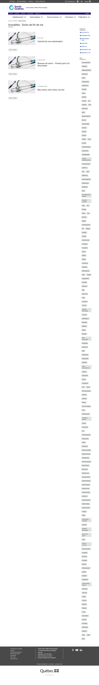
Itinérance (84, 294)
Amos (83, 93)
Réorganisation (86, 477)
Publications (82, 17)
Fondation (84, 244)
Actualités (17, 13)
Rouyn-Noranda (86, 481)
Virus (83, 635)
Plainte (84, 402)
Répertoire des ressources (16, 652)
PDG (83, 387)
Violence (84, 631)
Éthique (88, 228)
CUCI (88, 171)
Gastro (84, 251)
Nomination (85, 354)
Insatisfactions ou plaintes (16, 648)
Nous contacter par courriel (45, 656)
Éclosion (84, 217)
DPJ (88, 205)
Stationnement (86, 568)
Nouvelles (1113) (85, 52)
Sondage (84, 560)
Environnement (86, 225)
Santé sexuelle (86, 507)
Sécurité (84, 524)
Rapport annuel (86, 454)
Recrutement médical (15, 653)
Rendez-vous (85, 473)
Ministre (84, 334)
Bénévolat (84, 108)
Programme (85, 438)
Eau (88, 213)
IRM (83, 290)
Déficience (85, 175)
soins (83, 539)
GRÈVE (84, 255)
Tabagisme (85, 579)
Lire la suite (13, 50)
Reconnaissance (86, 461)
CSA (83, 171)
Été (83, 228)
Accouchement (86, 62)
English (87, 13)
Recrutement (85, 465)
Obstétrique (85, 358)
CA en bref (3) (85, 32)
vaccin (83, 612)
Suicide (84, 572)
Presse (84, 423)
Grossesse (85, 263)
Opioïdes (84, 362)
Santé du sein (85, 488)
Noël (83, 351)
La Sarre (84, 314)
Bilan (83, 112)
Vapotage (84, 623)
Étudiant (84, 232)
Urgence (84, 604)
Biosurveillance (86, 116)
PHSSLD (84, 398)
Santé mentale (86, 492)
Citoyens (12, 1)
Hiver (83, 274)
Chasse (84, 135)
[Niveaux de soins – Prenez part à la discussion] (21, 62)
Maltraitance (85, 318)
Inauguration (85, 278)
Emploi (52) (84, 43)
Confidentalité (85, 154)
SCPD (83, 515)
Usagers (84, 608)
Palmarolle (85, 375)
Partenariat (85, 383)
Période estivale (86, 391)
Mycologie (84, 343)
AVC (90, 104)
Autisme (84, 104)
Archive (84, 101)
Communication (86, 147)
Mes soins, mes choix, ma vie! (50, 90)
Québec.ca (37, 13)
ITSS (83, 297)
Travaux (84, 600)
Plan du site (13, 657)
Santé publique (35, 17)
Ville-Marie (85, 627)
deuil (83, 190)
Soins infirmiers (86, 549)
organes (84, 371)
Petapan (84, 394)
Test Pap (84, 592)
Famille (84, 236)
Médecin (84, 326)
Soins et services (53, 17)
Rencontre (84, 469)
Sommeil (84, 556)
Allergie (84, 89)
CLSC (89, 139)
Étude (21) (84, 46)
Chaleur (84, 131)
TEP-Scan (84, 589)
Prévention (85, 427)
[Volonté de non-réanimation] (21, 38)
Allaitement (85, 85)
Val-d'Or (84, 619)
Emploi (84, 221)
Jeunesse (84, 301)
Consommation (86, 164)
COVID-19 (84, 167)
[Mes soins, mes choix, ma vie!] (21, 86)
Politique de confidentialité (42, 664)
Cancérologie (85, 124)
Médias (31, 1)
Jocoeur (84, 305)
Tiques (84, 596)
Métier (84, 330)
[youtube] (77, 650)
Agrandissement (86, 70)
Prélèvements (85, 414)
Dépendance (85, 183)
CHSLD (84, 139)
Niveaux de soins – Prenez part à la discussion (53, 64)
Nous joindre (30, 13)
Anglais (84, 97)
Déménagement (86, 179)
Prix (83, 431)
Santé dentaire (86, 484)
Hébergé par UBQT (58, 664)
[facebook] (73, 650)
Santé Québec (85, 504)
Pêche (88, 387)
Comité (84, 143)
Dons (83, 205)
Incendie (84, 282)
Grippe (84, 259)
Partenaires (69, 17)
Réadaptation (85, 458)
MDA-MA (84, 322)
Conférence (85, 150)
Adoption (84, 66)
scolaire (84, 511)
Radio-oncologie (86, 450)
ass (89, 101)
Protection (84, 446)
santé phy (84, 496)
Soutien (84, 564)
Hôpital (89, 274)
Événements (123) (86, 49)
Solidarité (84, 552)
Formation (84, 248)
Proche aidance (86, 435)
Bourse (84, 120)
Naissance (85, 347)
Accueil (10, 13)
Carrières (23, 13)
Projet (83, 442)
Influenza (84, 286)
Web (83, 638)
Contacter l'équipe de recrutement (47, 657)
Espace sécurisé (14, 658)
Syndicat (84, 575)
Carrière (84, 127)
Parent (84, 379)
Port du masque (86, 406)
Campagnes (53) (85, 35)
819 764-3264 (47, 654)
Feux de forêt (85, 240)
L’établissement (18, 17)
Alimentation (85, 81)
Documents (14, 20)
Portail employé (40, 1)
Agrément (84, 74)
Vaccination (85, 615)
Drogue (84, 209)
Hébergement (85, 271)
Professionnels (22, 1)
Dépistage (84, 187)
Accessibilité (51, 664)
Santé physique (86, 500)
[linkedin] (81, 650)
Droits (83, 213)
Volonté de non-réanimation (50, 41)
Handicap (84, 267)
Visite (88, 635)
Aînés (83, 78)
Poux (83, 410)
